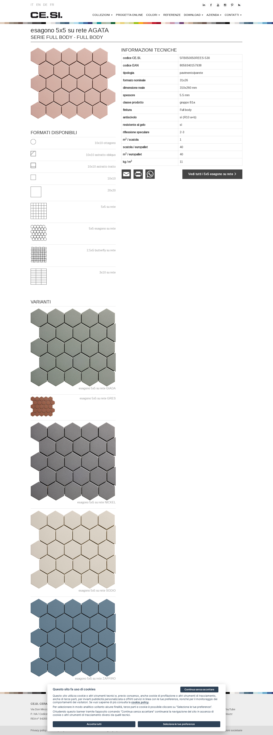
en (38, 4)
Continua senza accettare (199, 689)
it (32, 4)
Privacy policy (39, 730)
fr (52, 4)
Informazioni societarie (229, 730)
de (45, 4)
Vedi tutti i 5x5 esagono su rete (211, 174)
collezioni (101, 14)
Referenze (172, 14)
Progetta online (129, 14)
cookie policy (140, 702)
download (192, 14)
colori (152, 14)
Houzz (229, 713)
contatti (232, 14)
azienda (213, 14)
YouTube (230, 709)
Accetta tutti (94, 724)
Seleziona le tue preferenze (179, 724)
